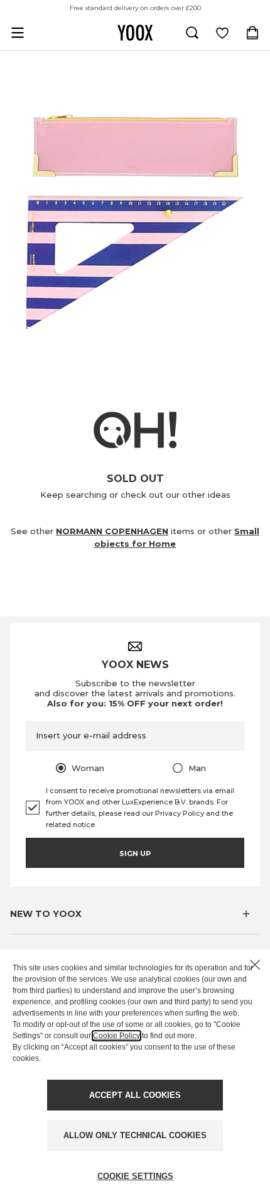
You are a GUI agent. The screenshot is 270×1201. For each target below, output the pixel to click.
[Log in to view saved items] (222, 32)
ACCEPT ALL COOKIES (135, 1095)
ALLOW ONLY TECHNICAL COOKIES (135, 1135)
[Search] (192, 32)
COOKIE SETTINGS (135, 1176)
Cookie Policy (116, 1035)
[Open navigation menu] (17, 32)
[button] (135, 914)
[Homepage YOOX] (135, 33)
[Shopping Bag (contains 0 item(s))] (252, 32)
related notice (70, 824)
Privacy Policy (179, 813)
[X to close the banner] (255, 965)
